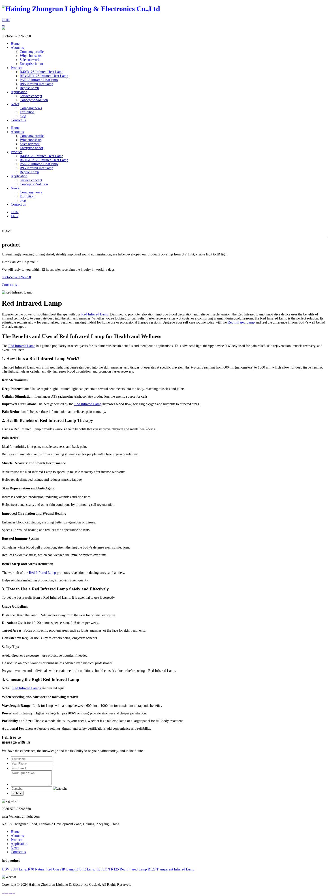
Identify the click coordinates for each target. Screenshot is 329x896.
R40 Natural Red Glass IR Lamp (51, 869)
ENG (14, 216)
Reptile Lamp (29, 88)
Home (15, 43)
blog (23, 116)
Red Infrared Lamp (94, 314)
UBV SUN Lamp (14, 869)
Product (16, 68)
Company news (31, 108)
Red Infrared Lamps (26, 688)
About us (17, 47)
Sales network (30, 60)
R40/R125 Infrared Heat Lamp (41, 72)
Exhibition (27, 112)
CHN (6, 20)
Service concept (31, 96)
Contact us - (10, 285)
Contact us (18, 120)
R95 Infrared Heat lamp (36, 84)
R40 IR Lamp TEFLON (92, 869)
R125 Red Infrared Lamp (129, 869)
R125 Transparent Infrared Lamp (171, 869)
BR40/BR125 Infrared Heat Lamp (44, 76)
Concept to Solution (34, 100)
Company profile (32, 52)
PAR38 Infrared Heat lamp (39, 80)
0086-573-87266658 (16, 277)
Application (19, 92)
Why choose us (30, 56)
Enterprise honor (31, 64)
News (15, 104)
